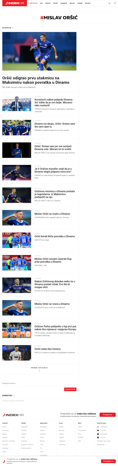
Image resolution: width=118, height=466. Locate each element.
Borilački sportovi (27, 444)
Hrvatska (5, 430)
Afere (4, 452)
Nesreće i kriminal (8, 441)
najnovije (6, 28)
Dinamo (24, 430)
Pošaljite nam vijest (104, 441)
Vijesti (48, 3)
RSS (79, 441)
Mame (42, 441)
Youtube (103, 430)
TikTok (102, 437)
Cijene (79, 3)
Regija (4, 434)
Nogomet (24, 427)
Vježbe (61, 437)
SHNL (23, 437)
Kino (79, 434)
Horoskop (43, 455)
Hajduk (23, 434)
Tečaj (80, 427)
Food (42, 437)
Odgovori (62, 441)
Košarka (24, 441)
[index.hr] (14, 3)
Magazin (43, 423)
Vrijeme (80, 437)
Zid (41, 3)
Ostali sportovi (26, 448)
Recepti (61, 430)
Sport (55, 3)
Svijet (4, 427)
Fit (41, 448)
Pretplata (34, 3)
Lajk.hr (61, 434)
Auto (41, 444)
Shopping (43, 427)
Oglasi (72, 3)
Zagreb (4, 437)
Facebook (103, 427)
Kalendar (5, 448)
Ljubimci (43, 434)
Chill (41, 452)
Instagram (104, 434)
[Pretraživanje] (114, 3)
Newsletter (101, 444)
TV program (82, 430)
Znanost (5, 444)
